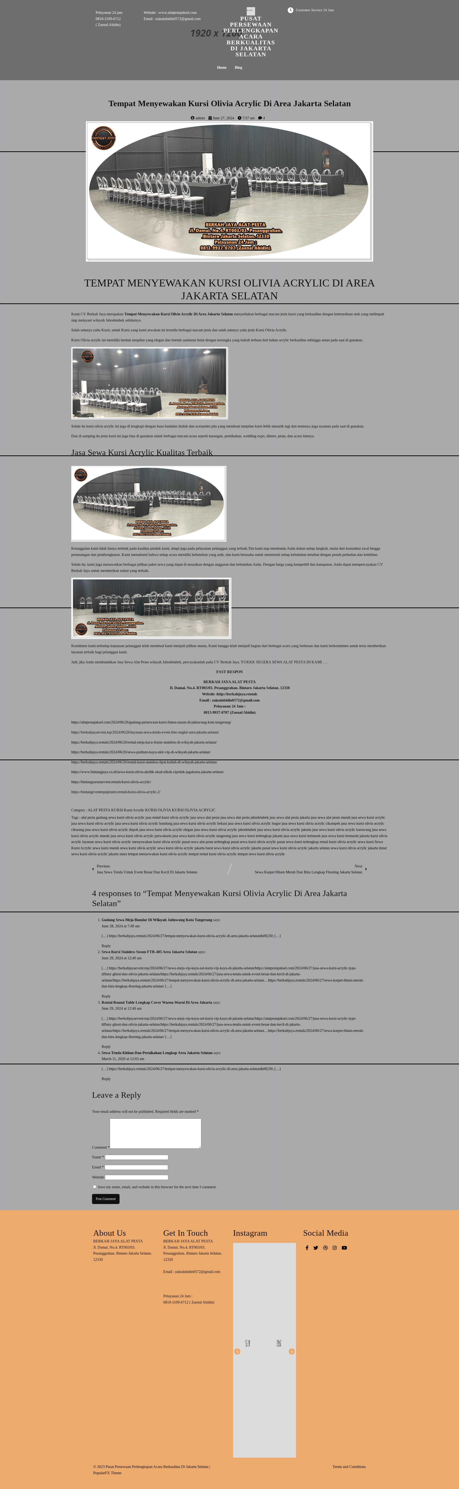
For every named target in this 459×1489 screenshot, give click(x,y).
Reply (106, 946)
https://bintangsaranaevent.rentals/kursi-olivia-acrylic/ (111, 782)
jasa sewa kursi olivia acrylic (93, 823)
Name (98, 1157)
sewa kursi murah (106, 848)
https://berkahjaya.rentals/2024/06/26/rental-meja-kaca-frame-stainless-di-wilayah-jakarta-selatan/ (144, 742)
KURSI (117, 810)
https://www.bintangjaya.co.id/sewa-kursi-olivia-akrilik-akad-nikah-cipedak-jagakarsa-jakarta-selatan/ (147, 772)
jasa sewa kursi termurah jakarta (346, 836)
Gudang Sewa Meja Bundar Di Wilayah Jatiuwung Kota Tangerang (157, 920)
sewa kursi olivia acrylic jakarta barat (185, 848)
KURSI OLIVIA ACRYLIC (193, 810)
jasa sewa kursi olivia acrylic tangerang (202, 836)
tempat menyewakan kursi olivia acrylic (158, 854)
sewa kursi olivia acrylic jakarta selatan (301, 848)
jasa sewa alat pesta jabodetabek (245, 817)
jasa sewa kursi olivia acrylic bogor (255, 823)
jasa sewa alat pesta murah (331, 817)
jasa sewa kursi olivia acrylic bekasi (200, 823)
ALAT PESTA (99, 810)
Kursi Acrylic (134, 810)
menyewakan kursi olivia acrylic (157, 842)
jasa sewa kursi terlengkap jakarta (258, 836)
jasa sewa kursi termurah (303, 836)
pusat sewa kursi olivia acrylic (254, 842)
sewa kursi (366, 842)
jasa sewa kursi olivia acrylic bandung (144, 823)
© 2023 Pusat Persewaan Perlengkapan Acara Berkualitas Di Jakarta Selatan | (151, 1467)
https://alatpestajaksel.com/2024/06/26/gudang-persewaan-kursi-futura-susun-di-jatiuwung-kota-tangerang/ (151, 722)
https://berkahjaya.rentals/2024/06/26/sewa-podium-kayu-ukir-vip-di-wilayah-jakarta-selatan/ (141, 752)
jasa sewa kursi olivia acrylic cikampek (311, 823)
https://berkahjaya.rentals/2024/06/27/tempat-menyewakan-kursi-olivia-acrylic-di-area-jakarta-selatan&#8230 (191, 936)
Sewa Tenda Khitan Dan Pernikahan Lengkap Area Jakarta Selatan (157, 1053)
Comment (101, 1147)
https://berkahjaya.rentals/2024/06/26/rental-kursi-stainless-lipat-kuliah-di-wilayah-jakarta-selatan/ (144, 762)
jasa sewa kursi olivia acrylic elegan (166, 830)
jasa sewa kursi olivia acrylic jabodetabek (225, 830)
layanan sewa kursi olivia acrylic (107, 842)
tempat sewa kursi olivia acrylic (261, 854)
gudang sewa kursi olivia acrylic (121, 817)
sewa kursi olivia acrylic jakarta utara (99, 854)
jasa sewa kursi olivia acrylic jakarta (284, 830)
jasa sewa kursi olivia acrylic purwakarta (141, 836)
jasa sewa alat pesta (205, 817)
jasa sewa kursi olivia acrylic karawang (342, 830)
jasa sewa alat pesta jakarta (290, 817)
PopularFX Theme (107, 1473)
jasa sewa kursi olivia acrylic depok (112, 830)
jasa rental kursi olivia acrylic (168, 817)
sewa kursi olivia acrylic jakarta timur (359, 848)
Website (98, 1177)
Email (98, 1167)
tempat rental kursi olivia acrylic (213, 854)
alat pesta (88, 817)
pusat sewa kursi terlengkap (298, 842)
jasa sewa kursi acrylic (368, 817)
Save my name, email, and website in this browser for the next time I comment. (157, 1187)
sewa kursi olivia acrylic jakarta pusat (242, 848)
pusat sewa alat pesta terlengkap (206, 842)
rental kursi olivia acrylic (339, 842)
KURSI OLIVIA (158, 810)
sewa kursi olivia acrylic (138, 848)
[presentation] (237, 1351)
